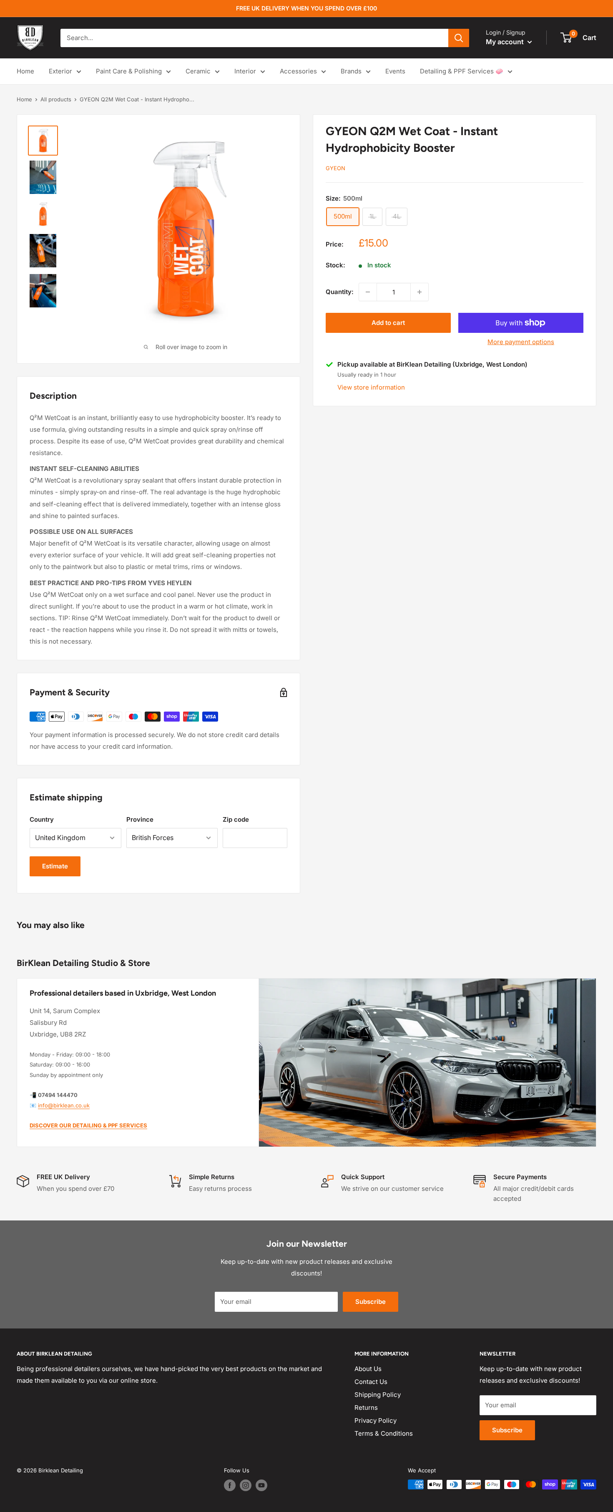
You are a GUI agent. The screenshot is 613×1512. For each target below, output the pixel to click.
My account (505, 42)
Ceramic (198, 71)
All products (55, 99)
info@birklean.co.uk (64, 1105)
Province (139, 819)
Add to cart (388, 323)
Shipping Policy (377, 1395)
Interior (245, 71)
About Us (368, 1369)
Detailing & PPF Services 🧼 (461, 71)
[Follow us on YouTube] (261, 1485)
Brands (351, 71)
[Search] (458, 38)
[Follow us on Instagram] (245, 1485)
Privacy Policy (375, 1420)
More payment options (520, 342)
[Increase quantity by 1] (419, 292)
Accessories (298, 71)
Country (42, 819)
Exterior (60, 71)
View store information (371, 387)
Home (25, 71)
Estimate (55, 866)
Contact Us (370, 1382)
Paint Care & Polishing (129, 71)
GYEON (335, 168)
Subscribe (370, 1302)
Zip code (236, 819)
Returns (366, 1407)
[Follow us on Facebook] (230, 1485)
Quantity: (340, 292)
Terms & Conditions (383, 1433)
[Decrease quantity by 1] (368, 292)
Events (395, 71)
